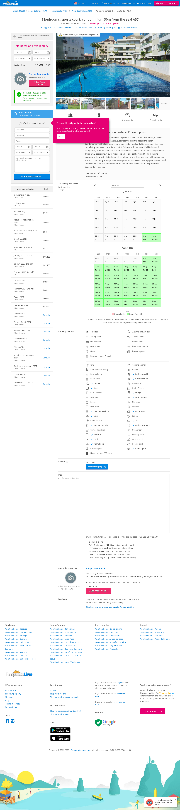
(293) (82, 11)
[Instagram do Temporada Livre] (13, 721)
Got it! (61, 136)
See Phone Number (40, 83)
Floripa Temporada (39, 74)
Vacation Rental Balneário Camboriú (66, 649)
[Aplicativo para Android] (60, 732)
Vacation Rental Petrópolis (106, 649)
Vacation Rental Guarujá (16, 639)
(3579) (37, 11)
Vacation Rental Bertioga (16, 635)
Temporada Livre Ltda (81, 750)
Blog (7, 700)
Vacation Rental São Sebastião (18, 632)
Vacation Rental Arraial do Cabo (109, 639)
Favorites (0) (109, 3)
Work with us (11, 707)
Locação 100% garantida (35, 92)
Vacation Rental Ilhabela (16, 655)
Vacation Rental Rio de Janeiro (108, 629)
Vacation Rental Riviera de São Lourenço (18, 647)
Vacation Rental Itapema (61, 635)
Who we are (10, 690)
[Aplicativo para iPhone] (60, 740)
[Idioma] (77, 3)
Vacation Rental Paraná (150, 629)
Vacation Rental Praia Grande (18, 642)
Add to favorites (64, 27)
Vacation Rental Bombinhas (62, 629)
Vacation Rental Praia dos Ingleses (65, 642)
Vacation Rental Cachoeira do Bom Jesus (65, 657)
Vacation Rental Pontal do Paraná (155, 639)
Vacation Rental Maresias (16, 652)
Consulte (46, 315)
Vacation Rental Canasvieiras (63, 645)
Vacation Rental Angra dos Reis (109, 645)
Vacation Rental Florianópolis (63, 632)
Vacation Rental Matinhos (151, 635)
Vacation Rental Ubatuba (16, 629)
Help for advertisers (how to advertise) (67, 711)
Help (84, 3)
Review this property (96, 466)
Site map (9, 697)
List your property (164, 3)
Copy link (46, 27)
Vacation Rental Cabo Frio (106, 632)
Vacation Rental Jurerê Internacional (66, 652)
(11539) (19, 11)
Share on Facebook (128, 27)
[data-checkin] (23, 52)
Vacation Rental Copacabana (107, 635)
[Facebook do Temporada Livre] (8, 721)
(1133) (59, 11)
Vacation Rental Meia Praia (62, 639)
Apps (93, 3)
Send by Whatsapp (106, 27)
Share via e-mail (84, 27)
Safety (53, 690)
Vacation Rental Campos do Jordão (20, 659)
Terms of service (12, 704)
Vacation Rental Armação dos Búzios (111, 642)
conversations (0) (127, 3)
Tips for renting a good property (64, 697)
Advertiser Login (144, 3)
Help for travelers (58, 693)
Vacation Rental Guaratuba (152, 632)
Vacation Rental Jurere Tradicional (65, 662)
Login (119, 682)
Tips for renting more (59, 714)
